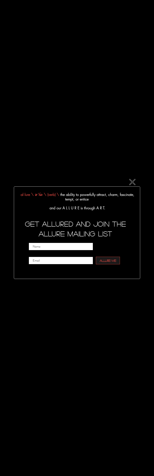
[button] (132, 182)
